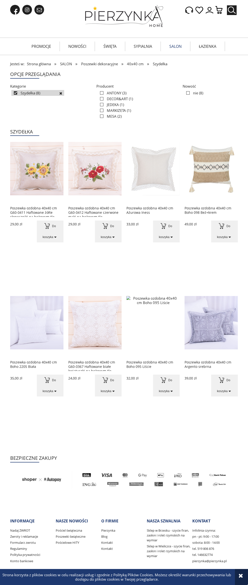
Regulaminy (18, 548)
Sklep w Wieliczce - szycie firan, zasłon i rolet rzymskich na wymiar (168, 551)
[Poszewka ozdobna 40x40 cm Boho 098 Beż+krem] (211, 172)
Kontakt (107, 542)
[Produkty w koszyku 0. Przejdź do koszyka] (221, 10)
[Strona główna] (124, 16)
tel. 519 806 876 (203, 548)
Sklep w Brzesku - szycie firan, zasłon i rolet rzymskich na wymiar (168, 535)
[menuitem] (41, 46)
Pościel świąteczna (69, 530)
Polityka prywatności (25, 554)
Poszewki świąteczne (70, 536)
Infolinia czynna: (204, 530)
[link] (37, 93)
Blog (104, 536)
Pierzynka (108, 530)
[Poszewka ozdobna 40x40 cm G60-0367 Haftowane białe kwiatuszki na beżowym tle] (95, 326)
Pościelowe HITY (67, 542)
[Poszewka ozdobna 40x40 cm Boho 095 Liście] (153, 326)
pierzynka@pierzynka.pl (209, 561)
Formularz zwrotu (23, 542)
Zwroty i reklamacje (24, 536)
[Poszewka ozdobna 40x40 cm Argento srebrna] (211, 326)
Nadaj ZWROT (20, 530)
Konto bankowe (21, 561)
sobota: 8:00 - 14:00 (206, 542)
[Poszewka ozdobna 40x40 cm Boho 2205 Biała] (36, 326)
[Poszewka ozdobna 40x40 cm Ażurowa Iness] (153, 172)
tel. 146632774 (202, 554)
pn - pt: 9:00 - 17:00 (205, 536)
